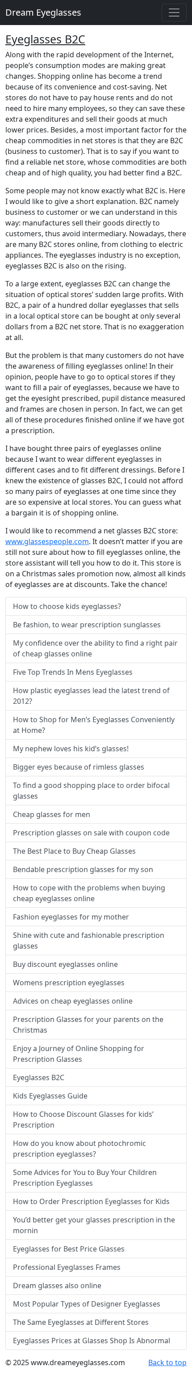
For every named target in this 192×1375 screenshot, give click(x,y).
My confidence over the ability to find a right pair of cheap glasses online (95, 648)
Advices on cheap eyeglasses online (73, 1001)
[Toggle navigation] (174, 12)
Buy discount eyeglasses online (65, 964)
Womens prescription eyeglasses (69, 983)
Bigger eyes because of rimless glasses (78, 767)
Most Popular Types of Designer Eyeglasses (86, 1304)
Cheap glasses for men (51, 814)
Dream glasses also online (57, 1285)
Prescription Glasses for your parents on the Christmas (88, 1024)
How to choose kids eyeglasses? (67, 606)
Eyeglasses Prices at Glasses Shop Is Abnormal (91, 1340)
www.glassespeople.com (47, 541)
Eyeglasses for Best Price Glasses (69, 1249)
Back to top (167, 1362)
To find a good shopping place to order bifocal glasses (91, 790)
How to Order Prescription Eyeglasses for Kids (91, 1201)
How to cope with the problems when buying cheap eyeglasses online (89, 893)
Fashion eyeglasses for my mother (71, 917)
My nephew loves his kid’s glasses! (71, 748)
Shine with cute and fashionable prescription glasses (88, 940)
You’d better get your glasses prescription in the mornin (94, 1225)
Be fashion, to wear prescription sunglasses (87, 625)
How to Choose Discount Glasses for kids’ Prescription (83, 1119)
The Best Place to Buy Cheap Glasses (74, 851)
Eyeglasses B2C (45, 39)
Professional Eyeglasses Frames (67, 1267)
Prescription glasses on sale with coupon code (91, 833)
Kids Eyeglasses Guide (50, 1096)
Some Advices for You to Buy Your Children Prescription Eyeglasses (85, 1177)
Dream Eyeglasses (43, 12)
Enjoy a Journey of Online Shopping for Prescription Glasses (78, 1053)
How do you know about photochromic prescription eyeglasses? (79, 1148)
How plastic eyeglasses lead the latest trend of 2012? (91, 695)
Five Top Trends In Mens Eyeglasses (73, 672)
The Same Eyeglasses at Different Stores (81, 1322)
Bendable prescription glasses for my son (83, 869)
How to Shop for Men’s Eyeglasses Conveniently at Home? (94, 725)
